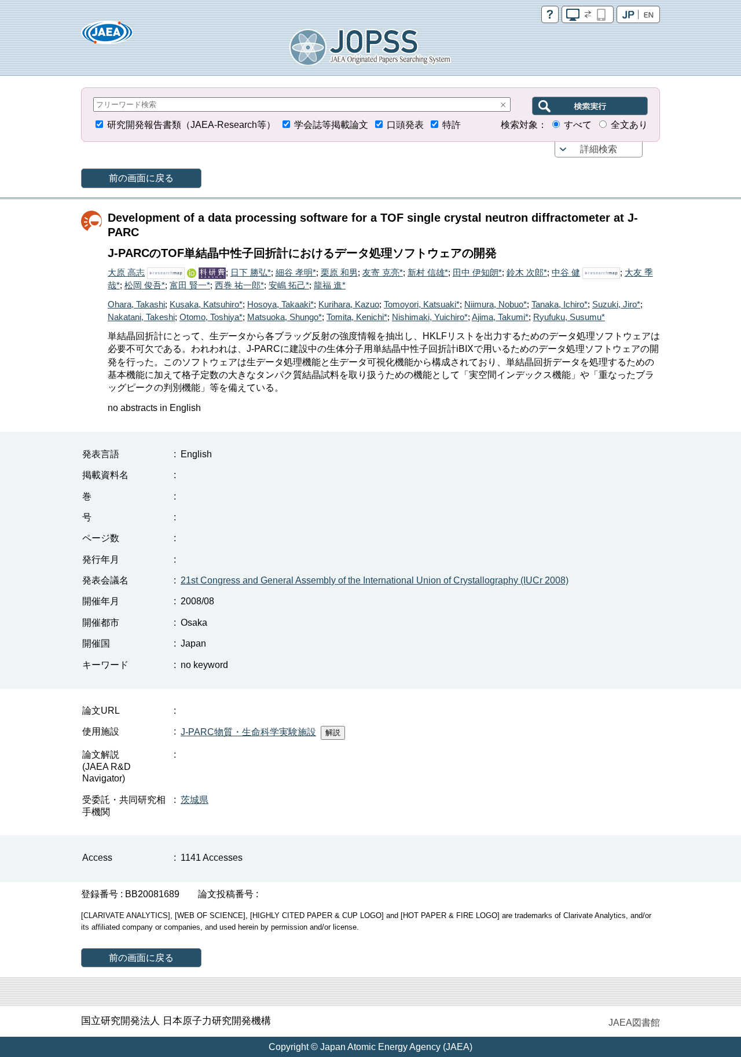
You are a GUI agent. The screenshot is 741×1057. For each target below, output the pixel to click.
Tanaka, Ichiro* (559, 304)
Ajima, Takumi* (500, 317)
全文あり (629, 125)
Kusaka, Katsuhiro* (206, 304)
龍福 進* (330, 285)
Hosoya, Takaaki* (280, 304)
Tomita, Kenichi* (357, 317)
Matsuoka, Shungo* (284, 317)
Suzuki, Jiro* (616, 304)
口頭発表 (405, 125)
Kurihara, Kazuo (348, 304)
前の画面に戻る (141, 178)
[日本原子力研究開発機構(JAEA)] (107, 36)
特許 (451, 125)
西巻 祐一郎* (239, 285)
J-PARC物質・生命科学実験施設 (248, 732)
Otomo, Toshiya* (211, 317)
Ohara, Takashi (136, 304)
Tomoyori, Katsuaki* (422, 304)
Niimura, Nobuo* (495, 304)
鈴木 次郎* (527, 272)
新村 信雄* (428, 272)
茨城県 (194, 800)
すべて (578, 125)
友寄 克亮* (382, 272)
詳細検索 (598, 149)
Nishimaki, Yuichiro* (430, 317)
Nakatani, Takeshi (141, 317)
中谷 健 (566, 272)
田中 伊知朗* (477, 272)
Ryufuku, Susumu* (569, 317)
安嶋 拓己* (289, 285)
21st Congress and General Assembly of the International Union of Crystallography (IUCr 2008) (374, 580)
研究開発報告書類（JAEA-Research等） (191, 125)
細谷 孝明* (296, 272)
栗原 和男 (339, 272)
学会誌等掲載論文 (331, 125)
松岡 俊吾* (144, 285)
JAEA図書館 (634, 1022)
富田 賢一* (190, 285)
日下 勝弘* (250, 272)
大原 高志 (126, 272)
